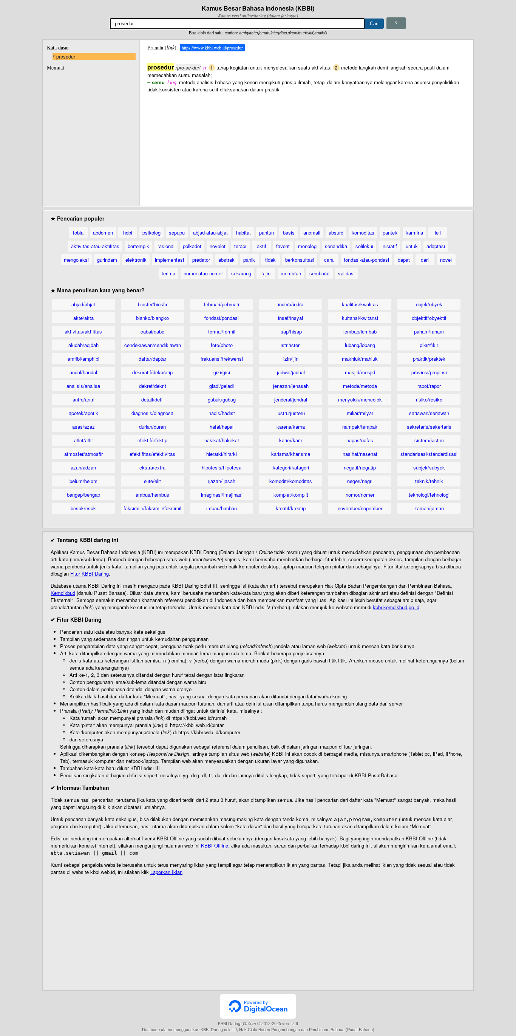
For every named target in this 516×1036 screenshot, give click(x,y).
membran (291, 273)
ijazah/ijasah (221, 481)
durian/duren (152, 426)
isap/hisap (291, 331)
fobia (78, 232)
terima (168, 273)
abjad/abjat (83, 304)
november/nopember (360, 508)
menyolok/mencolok (360, 399)
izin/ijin (290, 358)
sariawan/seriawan (429, 413)
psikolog (151, 232)
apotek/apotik (83, 413)
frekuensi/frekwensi (222, 358)
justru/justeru (291, 413)
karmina (414, 232)
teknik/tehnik (429, 481)
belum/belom (83, 481)
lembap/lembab (360, 331)
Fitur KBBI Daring (89, 573)
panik (249, 259)
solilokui (364, 246)
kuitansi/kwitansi (360, 317)
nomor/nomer (360, 494)
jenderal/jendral (290, 399)
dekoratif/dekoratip (152, 372)
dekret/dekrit (152, 385)
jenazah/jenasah (291, 385)
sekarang (241, 273)
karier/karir (290, 440)
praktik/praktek (429, 358)
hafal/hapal (221, 426)
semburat (319, 273)
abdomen (103, 232)
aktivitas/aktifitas (83, 331)
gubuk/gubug (222, 399)
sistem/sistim (429, 440)
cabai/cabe (152, 331)
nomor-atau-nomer (203, 273)
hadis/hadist (222, 413)
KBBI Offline (214, 845)
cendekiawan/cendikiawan (152, 345)
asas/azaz (83, 426)
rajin (265, 273)
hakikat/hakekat (221, 440)
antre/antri (83, 399)
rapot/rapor (429, 385)
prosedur (65, 56)
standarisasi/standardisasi (428, 453)
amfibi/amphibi (83, 358)
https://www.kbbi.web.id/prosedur (212, 48)
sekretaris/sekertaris (429, 426)
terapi (240, 246)
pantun (266, 232)
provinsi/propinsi (429, 372)
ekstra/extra (152, 467)
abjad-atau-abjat (210, 232)
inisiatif (389, 246)
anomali (311, 232)
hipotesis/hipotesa (221, 467)
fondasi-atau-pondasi (366, 259)
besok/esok (83, 508)
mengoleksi (76, 259)
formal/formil (221, 331)
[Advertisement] (306, 146)
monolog (307, 246)
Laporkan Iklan (166, 871)
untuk (412, 246)
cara (329, 259)
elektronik (136, 259)
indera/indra (290, 304)
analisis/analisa (83, 385)
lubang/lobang (360, 345)
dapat (404, 259)
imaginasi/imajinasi (222, 494)
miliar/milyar (360, 413)
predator (201, 259)
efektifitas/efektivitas (152, 453)
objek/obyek (429, 304)
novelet (218, 246)
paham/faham (429, 331)
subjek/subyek (429, 467)
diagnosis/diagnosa (152, 413)
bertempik (138, 246)
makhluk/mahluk (360, 358)
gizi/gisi (221, 372)
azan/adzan (83, 467)
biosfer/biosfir (152, 304)
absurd (336, 232)
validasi (346, 273)
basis (289, 232)
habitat (243, 232)
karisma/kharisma (290, 453)
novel (446, 259)
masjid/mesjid (360, 372)
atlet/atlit (83, 440)
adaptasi (435, 246)
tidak (270, 259)
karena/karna (291, 426)
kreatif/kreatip (291, 508)
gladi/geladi (221, 385)
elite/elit (152, 481)
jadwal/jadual (291, 372)
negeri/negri (359, 481)
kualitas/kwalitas (360, 304)
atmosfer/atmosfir (83, 453)
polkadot (192, 246)
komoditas (363, 232)
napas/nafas (359, 440)
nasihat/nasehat (360, 453)
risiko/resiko (429, 399)
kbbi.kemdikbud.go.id (396, 607)
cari (425, 259)
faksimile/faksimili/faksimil (152, 508)
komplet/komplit (290, 494)
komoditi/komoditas (290, 481)
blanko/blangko (152, 317)
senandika (336, 246)
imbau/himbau (221, 508)
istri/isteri (291, 345)
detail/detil (152, 399)
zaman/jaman (429, 508)
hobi (127, 232)
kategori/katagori (291, 467)
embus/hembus (152, 494)
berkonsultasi (299, 259)
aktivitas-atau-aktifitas (95, 246)
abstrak (226, 259)
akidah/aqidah (83, 345)
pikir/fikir (429, 345)
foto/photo (222, 345)
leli (438, 232)
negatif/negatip (360, 467)
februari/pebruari (221, 304)
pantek (390, 232)
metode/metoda (360, 385)
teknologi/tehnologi (429, 494)
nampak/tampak (359, 426)
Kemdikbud (63, 592)
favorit (283, 246)
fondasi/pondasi (221, 317)
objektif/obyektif (429, 317)
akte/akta (83, 317)
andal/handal (83, 372)
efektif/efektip (152, 440)
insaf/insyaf (290, 317)
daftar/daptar (152, 358)
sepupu (177, 232)
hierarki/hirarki (221, 453)
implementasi (169, 259)
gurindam (107, 259)
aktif (261, 246)
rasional (166, 246)
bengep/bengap (83, 494)
